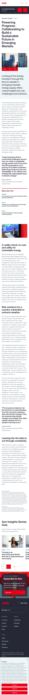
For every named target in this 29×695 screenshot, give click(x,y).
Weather (4, 644)
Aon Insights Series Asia (8, 9)
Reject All (14, 689)
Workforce (5, 647)
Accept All (14, 692)
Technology (5, 641)
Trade (3, 638)
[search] (22, 3)
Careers (4, 623)
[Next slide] (9, 567)
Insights (16, 626)
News (3, 629)
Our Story (4, 620)
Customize (14, 685)
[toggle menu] (26, 3)
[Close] (27, 659)
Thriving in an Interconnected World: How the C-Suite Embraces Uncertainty (13, 555)
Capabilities (17, 620)
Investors (4, 626)
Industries (16, 623)
